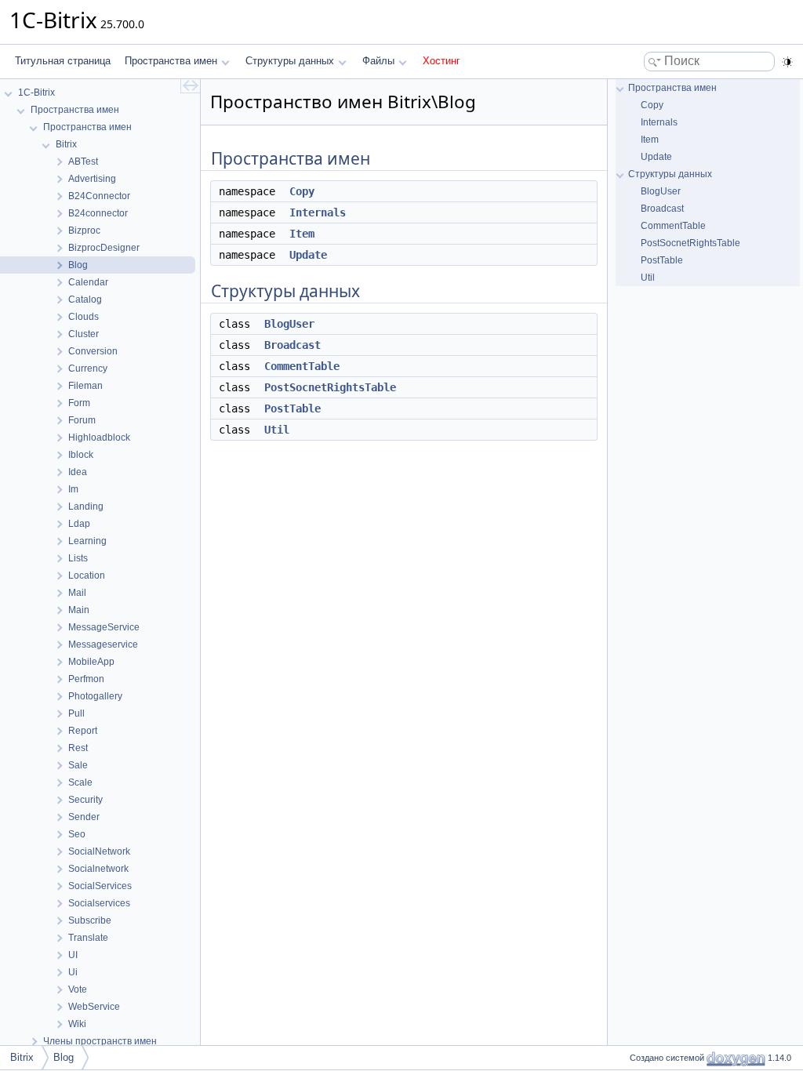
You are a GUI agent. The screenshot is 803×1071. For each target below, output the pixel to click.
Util (276, 429)
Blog (63, 1057)
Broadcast (292, 345)
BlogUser (289, 324)
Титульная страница (63, 61)
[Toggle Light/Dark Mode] (787, 61)
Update (308, 255)
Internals (317, 212)
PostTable (292, 408)
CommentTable (302, 366)
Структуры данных (289, 61)
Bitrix (22, 1057)
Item (301, 233)
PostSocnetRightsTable (330, 387)
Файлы (378, 61)
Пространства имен (171, 61)
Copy (301, 191)
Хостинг (441, 61)
